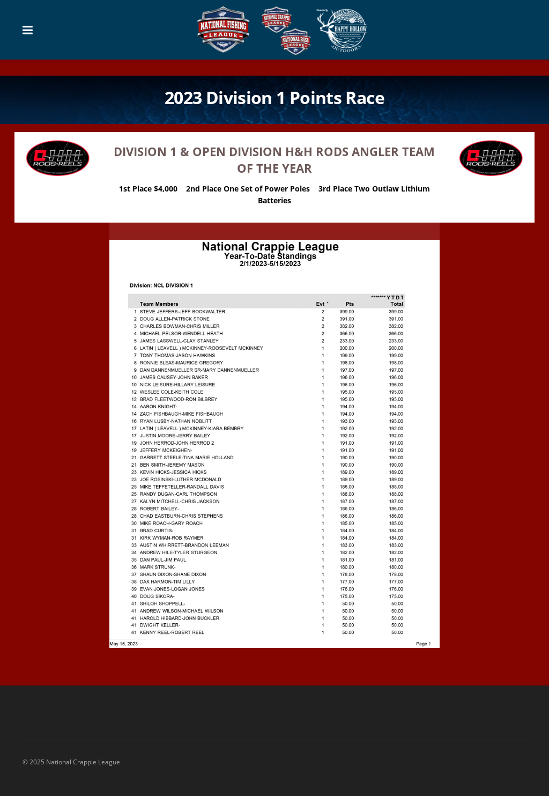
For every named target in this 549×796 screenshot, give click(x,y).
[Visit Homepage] (282, 30)
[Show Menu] (28, 30)
